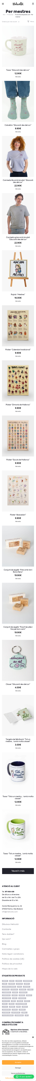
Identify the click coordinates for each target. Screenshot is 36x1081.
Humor (15, 995)
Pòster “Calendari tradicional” (18, 350)
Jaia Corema (6, 998)
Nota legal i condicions (13, 954)
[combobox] (10, 22)
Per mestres (6, 1009)
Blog (4, 944)
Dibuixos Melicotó (10, 924)
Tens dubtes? (8, 934)
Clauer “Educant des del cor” (18, 684)
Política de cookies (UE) (13, 959)
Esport (27, 983)
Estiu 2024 (5, 989)
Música (27, 1001)
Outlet (5, 1006)
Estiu (19, 986)
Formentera (6, 992)
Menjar (20, 1001)
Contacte (6, 929)
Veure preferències (18, 1073)
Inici (4, 14)
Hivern (15, 992)
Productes (10, 14)
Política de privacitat (12, 964)
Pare (18, 1006)
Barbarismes (27, 980)
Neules (12, 1003)
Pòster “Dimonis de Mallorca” (18, 405)
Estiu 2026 (14, 989)
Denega (18, 1068)
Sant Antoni (15, 1012)
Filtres (32, 21)
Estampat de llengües (9, 986)
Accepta (18, 1062)
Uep (27, 1015)
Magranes (22, 998)
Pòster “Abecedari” (18, 515)
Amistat (5, 980)
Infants (22, 995)
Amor (11, 980)
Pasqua (25, 1006)
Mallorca (6, 1001)
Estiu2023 (26, 986)
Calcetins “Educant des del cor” (18, 125)
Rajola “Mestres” (18, 295)
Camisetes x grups (11, 949)
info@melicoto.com (10, 912)
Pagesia (12, 1006)
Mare (13, 1001)
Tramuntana (19, 1015)
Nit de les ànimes (21, 1003)
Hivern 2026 (6, 995)
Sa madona (6, 1012)
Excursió (22, 989)
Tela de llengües (8, 1015)
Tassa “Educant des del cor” (18, 70)
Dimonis (11, 983)
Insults (29, 995)
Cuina (4, 983)
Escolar (19, 983)
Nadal (5, 1003)
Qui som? (6, 939)
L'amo (14, 998)
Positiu (15, 1009)
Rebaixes (22, 1009)
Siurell (24, 1012)
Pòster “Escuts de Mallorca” (18, 460)
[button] (33, 1037)
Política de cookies (10, 1078)
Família (30, 989)
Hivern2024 (23, 992)
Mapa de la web (10, 969)
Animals (18, 980)
